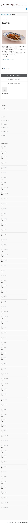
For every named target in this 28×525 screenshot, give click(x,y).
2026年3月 (5, 172)
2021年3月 (5, 481)
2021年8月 (5, 456)
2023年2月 (5, 363)
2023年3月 (5, 358)
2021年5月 (5, 471)
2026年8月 (5, 146)
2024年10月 (5, 260)
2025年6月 (5, 218)
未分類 (4, 135)
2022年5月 (5, 409)
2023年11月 (5, 316)
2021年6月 (5, 466)
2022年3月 (5, 419)
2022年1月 (5, 430)
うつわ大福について (5, 108)
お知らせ (5, 124)
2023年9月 (5, 327)
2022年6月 (5, 404)
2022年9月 (5, 389)
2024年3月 (5, 296)
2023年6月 (5, 342)
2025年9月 (5, 203)
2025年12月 (5, 187)
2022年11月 (5, 378)
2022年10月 (5, 383)
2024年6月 (5, 280)
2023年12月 (5, 311)
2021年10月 (5, 445)
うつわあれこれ (6, 120)
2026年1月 (5, 182)
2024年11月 (5, 254)
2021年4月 (5, 476)
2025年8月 (5, 208)
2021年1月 (5, 492)
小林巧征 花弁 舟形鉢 (7, 59)
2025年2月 (5, 239)
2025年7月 (5, 213)
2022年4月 (5, 414)
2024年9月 (5, 265)
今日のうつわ (6, 68)
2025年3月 (5, 234)
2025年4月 (5, 229)
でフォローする (15, 79)
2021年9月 (5, 450)
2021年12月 (5, 435)
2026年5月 (5, 162)
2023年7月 (5, 337)
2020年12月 (5, 497)
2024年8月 (5, 270)
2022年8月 (5, 394)
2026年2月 (5, 177)
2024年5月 (5, 285)
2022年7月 (5, 399)
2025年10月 (5, 198)
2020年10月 (5, 507)
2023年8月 (5, 332)
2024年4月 (5, 291)
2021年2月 (5, 486)
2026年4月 (5, 167)
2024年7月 (5, 275)
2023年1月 (5, 368)
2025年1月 (5, 244)
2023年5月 (5, 347)
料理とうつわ (5, 131)
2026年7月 (5, 151)
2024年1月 (5, 306)
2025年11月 (5, 193)
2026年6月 (5, 156)
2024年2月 (5, 301)
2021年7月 (5, 461)
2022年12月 (5, 373)
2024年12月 (5, 249)
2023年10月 (5, 321)
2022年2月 (5, 425)
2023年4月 (5, 352)
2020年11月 (5, 502)
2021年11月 (5, 440)
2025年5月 (5, 224)
